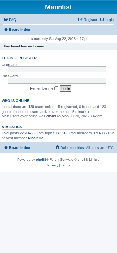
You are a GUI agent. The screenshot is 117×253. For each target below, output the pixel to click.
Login (7, 58)
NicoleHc (35, 138)
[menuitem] (9, 20)
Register (28, 58)
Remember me (42, 88)
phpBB (41, 159)
